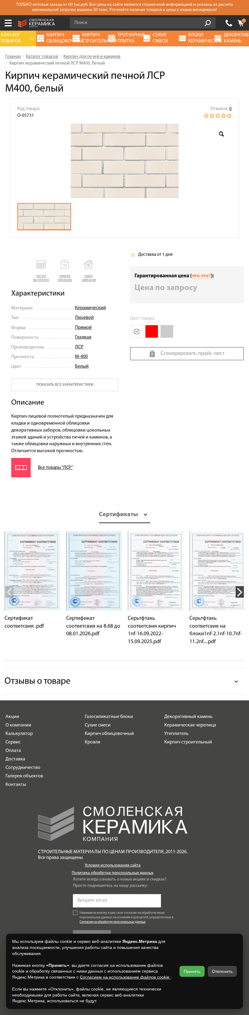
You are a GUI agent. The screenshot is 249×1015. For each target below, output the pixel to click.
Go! (208, 23)
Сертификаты (118, 515)
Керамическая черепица (190, 725)
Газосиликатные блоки (109, 716)
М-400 (81, 356)
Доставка (15, 759)
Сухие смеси (98, 725)
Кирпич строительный (188, 742)
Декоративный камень (188, 716)
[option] (124, 161)
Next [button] (240, 592)
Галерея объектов (24, 776)
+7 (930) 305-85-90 (229, 23)
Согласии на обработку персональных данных (112, 922)
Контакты (15, 784)
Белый (82, 366)
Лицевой (84, 317)
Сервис (13, 742)
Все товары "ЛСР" (55, 467)
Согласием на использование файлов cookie (125, 977)
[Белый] (136, 331)
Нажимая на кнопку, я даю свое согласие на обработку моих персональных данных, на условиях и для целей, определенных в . (127, 917)
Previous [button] (9, 592)
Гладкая (83, 337)
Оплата (13, 750)
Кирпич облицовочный (109, 733)
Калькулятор (19, 733)
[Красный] (151, 331)
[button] (41, 271)
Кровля (92, 742)
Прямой (83, 327)
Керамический (90, 308)
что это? (201, 276)
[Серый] (166, 331)
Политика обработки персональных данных (112, 873)
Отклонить (222, 971)
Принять (192, 971)
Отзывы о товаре (37, 681)
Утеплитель (176, 733)
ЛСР (79, 347)
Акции (12, 716)
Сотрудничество (22, 767)
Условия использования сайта (113, 865)
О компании (18, 725)
